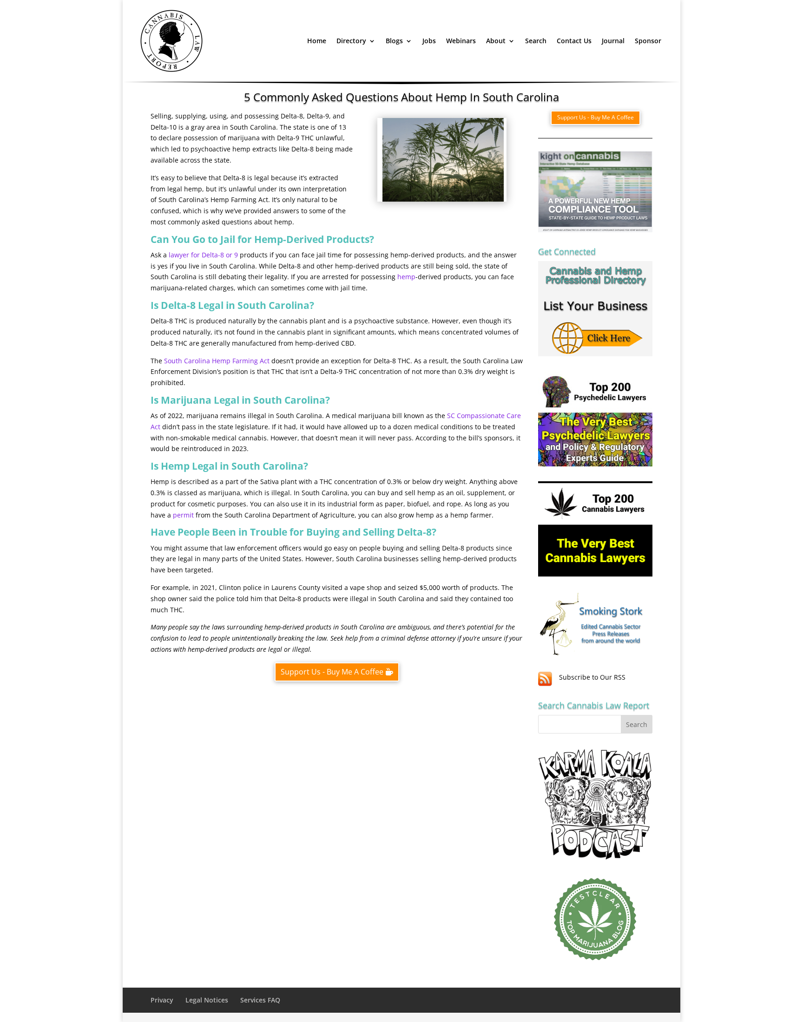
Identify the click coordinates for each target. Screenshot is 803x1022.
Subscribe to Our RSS (592, 677)
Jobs (429, 40)
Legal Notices (206, 1000)
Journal (613, 40)
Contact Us (574, 40)
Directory (351, 40)
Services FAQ (260, 1000)
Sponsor (648, 40)
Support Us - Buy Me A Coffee (332, 672)
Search (535, 40)
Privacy (162, 1000)
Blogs (394, 40)
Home (316, 40)
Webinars (461, 40)
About (496, 40)
